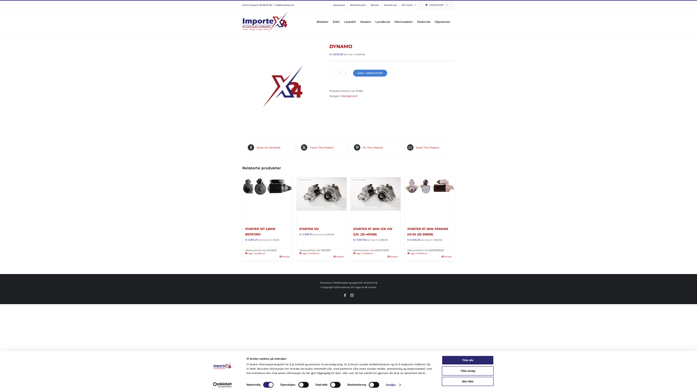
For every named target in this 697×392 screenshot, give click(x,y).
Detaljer (391, 384)
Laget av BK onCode (365, 287)
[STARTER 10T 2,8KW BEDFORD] (267, 200)
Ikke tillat (467, 381)
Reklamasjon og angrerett (348, 282)
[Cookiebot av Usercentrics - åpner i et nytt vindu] (222, 385)
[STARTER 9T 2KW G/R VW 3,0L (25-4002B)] (375, 200)
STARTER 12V (309, 229)
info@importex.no (284, 5)
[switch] (303, 385)
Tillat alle (467, 360)
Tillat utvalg (467, 370)
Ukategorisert (349, 96)
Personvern (326, 282)
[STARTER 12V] (322, 200)
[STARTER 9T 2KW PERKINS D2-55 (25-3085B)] (430, 200)
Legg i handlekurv (370, 73)
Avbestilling (370, 282)
